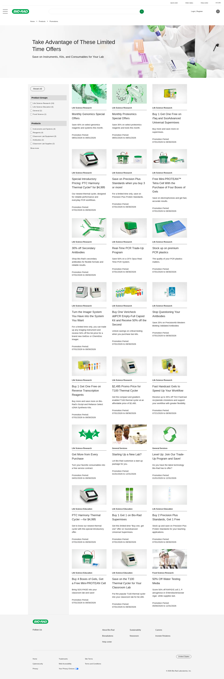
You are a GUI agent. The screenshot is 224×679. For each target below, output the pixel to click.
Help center (107, 642)
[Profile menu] (207, 11)
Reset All (37, 89)
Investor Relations (162, 636)
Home (32, 21)
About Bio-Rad (108, 630)
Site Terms (89, 659)
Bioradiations (107, 636)
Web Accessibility (65, 664)
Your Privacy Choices (67, 669)
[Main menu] (5, 11)
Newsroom (134, 636)
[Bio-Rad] (40, 622)
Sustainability (135, 630)
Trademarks (63, 659)
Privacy (35, 669)
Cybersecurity (38, 664)
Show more (34, 148)
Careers (158, 630)
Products (42, 21)
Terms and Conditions (93, 664)
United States (183, 657)
